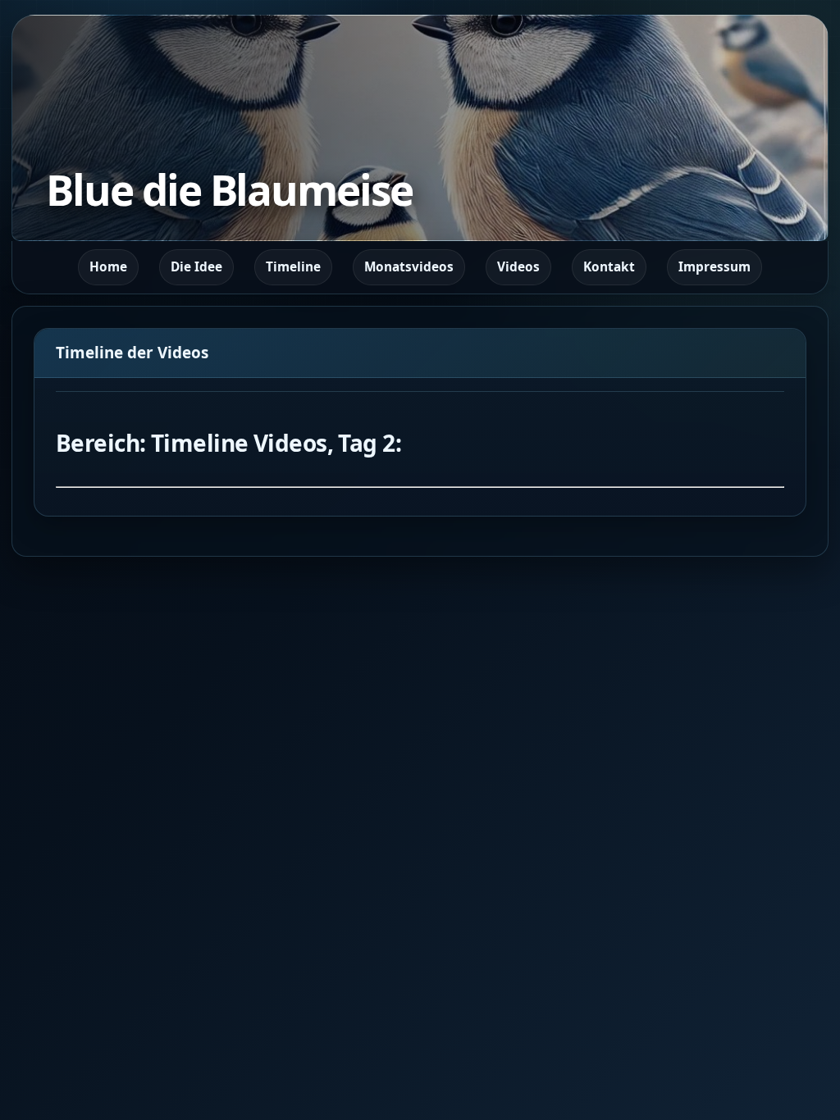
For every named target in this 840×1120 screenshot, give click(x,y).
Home (108, 266)
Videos (518, 266)
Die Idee (196, 266)
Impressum (714, 266)
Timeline (293, 266)
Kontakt (609, 266)
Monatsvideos (409, 266)
